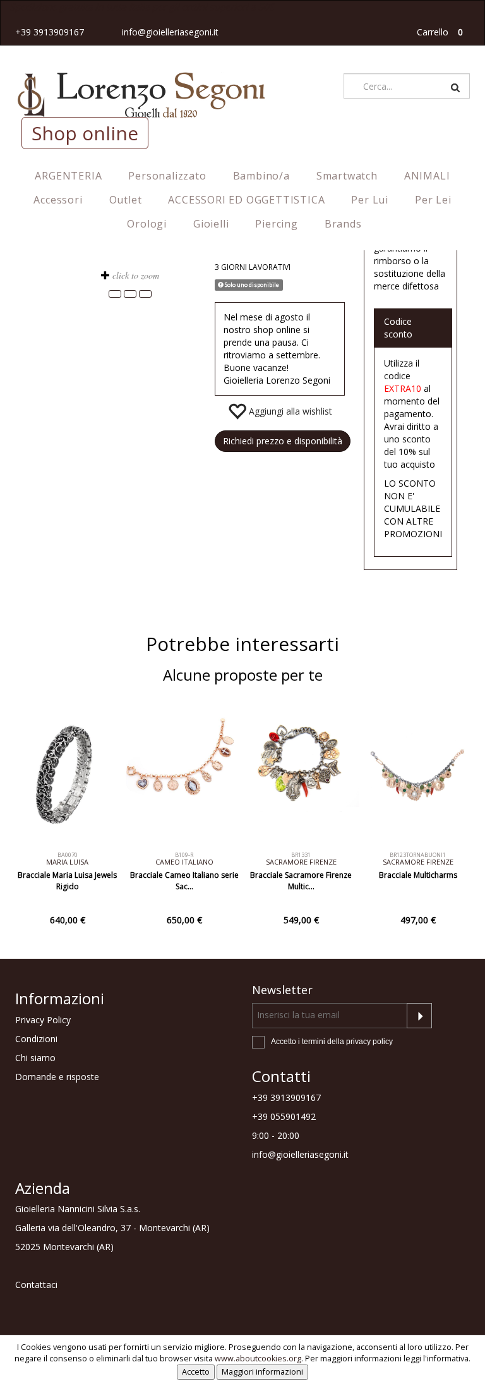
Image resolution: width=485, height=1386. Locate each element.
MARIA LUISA (67, 861)
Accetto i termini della (332, 1041)
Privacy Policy (43, 1020)
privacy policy (369, 1041)
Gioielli (211, 224)
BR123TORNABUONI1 (418, 855)
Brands (343, 224)
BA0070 (67, 855)
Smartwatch (347, 176)
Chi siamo (35, 1058)
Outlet (125, 200)
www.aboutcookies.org (258, 1358)
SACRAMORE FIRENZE (301, 861)
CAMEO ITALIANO (184, 861)
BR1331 (301, 855)
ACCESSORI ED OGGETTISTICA (246, 200)
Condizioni (36, 1039)
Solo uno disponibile (251, 285)
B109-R (184, 855)
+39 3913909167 (49, 32)
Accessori (57, 200)
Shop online (85, 133)
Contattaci (36, 1285)
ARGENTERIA (68, 176)
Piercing (276, 224)
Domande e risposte (57, 1077)
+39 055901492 (284, 1116)
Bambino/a (261, 176)
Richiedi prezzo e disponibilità (282, 441)
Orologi (147, 224)
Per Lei (433, 200)
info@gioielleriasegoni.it (170, 32)
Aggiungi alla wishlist (289, 411)
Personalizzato (167, 176)
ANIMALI (427, 176)
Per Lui (369, 200)
